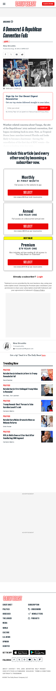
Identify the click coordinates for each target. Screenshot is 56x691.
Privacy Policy (44, 112)
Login (40, 277)
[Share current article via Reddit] (22, 54)
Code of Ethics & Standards (14, 671)
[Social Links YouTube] (30, 660)
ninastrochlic (19, 346)
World (5, 628)
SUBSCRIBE (48, 4)
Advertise (30, 669)
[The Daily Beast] (26, 4)
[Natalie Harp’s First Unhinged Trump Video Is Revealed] (47, 395)
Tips (18, 669)
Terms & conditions (42, 671)
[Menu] (6, 4)
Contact (12, 669)
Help (37, 669)
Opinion (6, 642)
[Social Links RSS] (35, 660)
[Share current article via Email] (16, 54)
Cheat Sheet (7, 605)
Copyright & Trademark (12, 673)
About (5, 669)
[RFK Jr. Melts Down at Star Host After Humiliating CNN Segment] (47, 442)
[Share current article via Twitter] (11, 54)
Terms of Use (33, 112)
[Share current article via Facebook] (5, 54)
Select (28, 192)
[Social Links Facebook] (14, 660)
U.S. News (6, 637)
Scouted (6, 646)
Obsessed (7, 614)
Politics (6, 609)
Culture (6, 633)
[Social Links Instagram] (24, 660)
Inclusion (30, 671)
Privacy (43, 669)
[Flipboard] (40, 660)
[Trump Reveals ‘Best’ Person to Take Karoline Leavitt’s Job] (47, 411)
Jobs (23, 669)
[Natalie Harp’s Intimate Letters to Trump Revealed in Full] (47, 380)
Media (5, 623)
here (43, 355)
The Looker (7, 618)
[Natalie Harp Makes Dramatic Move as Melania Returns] (47, 426)
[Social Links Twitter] (19, 660)
